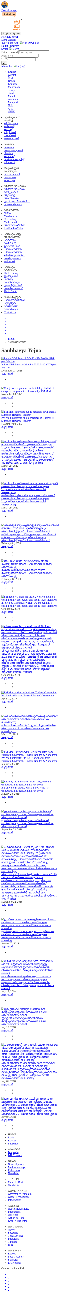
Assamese (13, 99)
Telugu (11, 90)
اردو (10, 108)
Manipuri (13, 102)
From (4, 55)
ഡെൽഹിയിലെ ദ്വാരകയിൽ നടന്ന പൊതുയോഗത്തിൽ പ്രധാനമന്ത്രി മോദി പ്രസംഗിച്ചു (26, 573)
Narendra (9, 36)
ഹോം (11, 338)
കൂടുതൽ (7, 373)
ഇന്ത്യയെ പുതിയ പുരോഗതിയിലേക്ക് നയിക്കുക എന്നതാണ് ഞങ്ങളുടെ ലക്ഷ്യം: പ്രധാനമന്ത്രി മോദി (27, 823)
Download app (9, 10)
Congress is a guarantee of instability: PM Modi (26, 391)
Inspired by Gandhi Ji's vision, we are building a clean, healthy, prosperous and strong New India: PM (29, 604)
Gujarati (12, 74)
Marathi (12, 96)
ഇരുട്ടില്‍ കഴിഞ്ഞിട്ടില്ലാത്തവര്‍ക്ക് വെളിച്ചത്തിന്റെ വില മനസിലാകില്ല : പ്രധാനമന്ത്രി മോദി (24, 1021)
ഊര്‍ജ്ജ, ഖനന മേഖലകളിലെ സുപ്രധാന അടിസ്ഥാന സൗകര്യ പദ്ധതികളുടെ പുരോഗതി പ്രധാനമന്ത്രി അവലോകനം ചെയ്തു (27, 936)
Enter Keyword (9, 52)
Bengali (12, 80)
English (12, 71)
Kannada (13, 83)
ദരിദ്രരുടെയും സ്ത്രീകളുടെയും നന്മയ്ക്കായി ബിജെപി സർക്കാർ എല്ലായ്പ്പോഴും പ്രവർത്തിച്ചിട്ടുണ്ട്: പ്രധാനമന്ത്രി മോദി (28, 537)
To (3, 59)
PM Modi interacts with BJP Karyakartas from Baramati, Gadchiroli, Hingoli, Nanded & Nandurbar (29, 759)
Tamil (11, 93)
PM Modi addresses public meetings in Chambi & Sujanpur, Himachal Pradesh (27, 419)
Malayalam (14, 87)
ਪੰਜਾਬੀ (11, 111)
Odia (10, 105)
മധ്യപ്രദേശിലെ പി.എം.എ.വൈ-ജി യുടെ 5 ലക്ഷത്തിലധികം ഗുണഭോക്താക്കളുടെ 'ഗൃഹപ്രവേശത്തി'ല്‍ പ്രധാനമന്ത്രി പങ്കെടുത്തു (28, 500)
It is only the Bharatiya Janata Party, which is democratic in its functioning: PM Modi (24, 789)
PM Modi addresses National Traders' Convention (27, 695)
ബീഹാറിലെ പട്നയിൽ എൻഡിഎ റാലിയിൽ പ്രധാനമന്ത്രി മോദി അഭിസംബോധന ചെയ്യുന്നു (28, 728)
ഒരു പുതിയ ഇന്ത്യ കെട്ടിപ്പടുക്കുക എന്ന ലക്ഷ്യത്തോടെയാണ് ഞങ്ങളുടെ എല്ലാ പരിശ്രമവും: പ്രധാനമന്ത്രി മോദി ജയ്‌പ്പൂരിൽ (29, 1110)
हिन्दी (10, 77)
